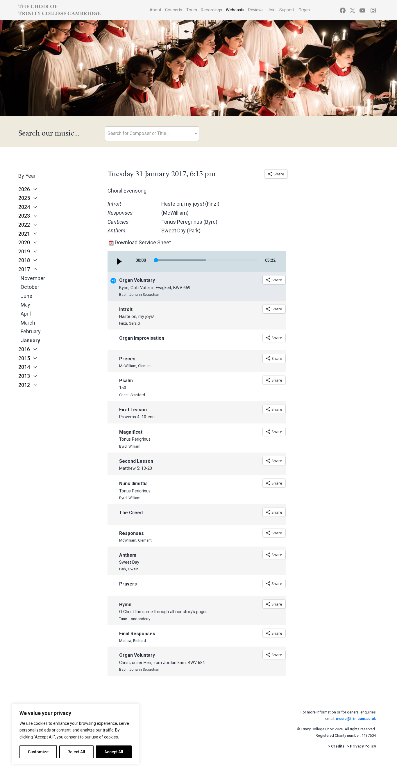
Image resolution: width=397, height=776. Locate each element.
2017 (24, 269)
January (30, 340)
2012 (24, 385)
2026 (24, 189)
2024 (24, 207)
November (33, 278)
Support (286, 10)
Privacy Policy (363, 746)
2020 (24, 242)
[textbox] (152, 133)
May (25, 305)
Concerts (173, 10)
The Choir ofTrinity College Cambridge (59, 9)
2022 (24, 225)
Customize (38, 752)
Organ (304, 10)
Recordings (211, 10)
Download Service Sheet (143, 242)
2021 (24, 234)
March (28, 323)
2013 (24, 376)
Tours (191, 10)
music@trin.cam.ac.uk (356, 718)
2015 (24, 358)
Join (271, 10)
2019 (24, 251)
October (30, 287)
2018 (24, 260)
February (31, 331)
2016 (24, 349)
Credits (337, 746)
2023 (24, 216)
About (155, 10)
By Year (26, 176)
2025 (24, 198)
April (26, 314)
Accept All (113, 752)
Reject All (76, 752)
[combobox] (152, 134)
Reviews (256, 10)
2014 (24, 367)
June (26, 296)
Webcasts (235, 10)
